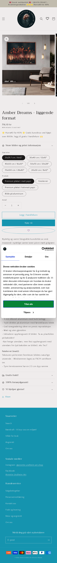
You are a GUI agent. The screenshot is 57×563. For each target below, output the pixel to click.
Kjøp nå (28, 223)
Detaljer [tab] (28, 256)
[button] (3, 19)
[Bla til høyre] (35, 103)
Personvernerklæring (15, 497)
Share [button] (8, 397)
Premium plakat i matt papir (18, 181)
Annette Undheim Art (16, 474)
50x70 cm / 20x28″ (39, 164)
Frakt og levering (13, 510)
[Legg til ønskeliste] (28, 230)
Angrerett (10, 442)
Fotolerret (43, 181)
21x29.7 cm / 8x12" (13, 158)
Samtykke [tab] (10, 256)
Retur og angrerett (14, 516)
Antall (4, 200)
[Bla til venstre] (22, 103)
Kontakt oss (11, 503)
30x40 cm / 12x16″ (38, 158)
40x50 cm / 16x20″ (14, 164)
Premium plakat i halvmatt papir (20, 187)
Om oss (9, 448)
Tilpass (27, 312)
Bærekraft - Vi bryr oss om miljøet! (21, 430)
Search (9, 423)
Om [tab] (46, 256)
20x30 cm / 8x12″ (39, 170)
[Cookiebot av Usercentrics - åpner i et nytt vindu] (42, 249)
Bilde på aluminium (14, 194)
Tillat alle (28, 304)
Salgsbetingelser (13, 491)
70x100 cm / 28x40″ (14, 170)
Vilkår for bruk (12, 436)
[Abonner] (48, 540)
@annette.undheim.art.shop (29, 465)
